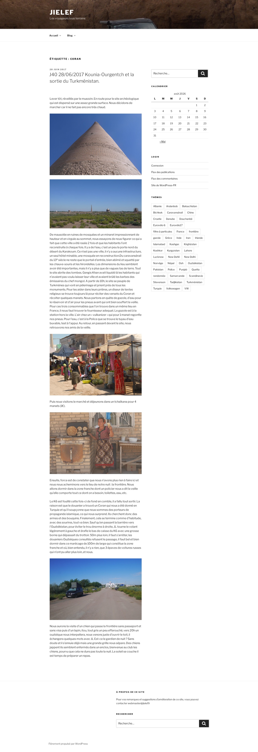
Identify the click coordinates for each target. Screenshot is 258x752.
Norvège (158, 263)
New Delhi (190, 256)
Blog (70, 35)
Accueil (53, 35)
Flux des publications (163, 172)
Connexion (157, 165)
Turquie (157, 288)
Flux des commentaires (164, 178)
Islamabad (159, 244)
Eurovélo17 (176, 225)
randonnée (159, 275)
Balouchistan (189, 206)
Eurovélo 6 (159, 225)
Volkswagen (173, 288)
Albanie (157, 206)
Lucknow (158, 256)
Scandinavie (196, 275)
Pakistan (158, 269)
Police (171, 269)
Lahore (188, 250)
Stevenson (159, 282)
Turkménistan (194, 282)
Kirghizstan (190, 244)
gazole (157, 237)
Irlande (199, 237)
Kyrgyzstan (173, 250)
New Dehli (174, 256)
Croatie (157, 218)
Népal (171, 263)
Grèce (168, 237)
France (180, 231)
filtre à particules (162, 231)
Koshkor (158, 250)
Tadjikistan (176, 282)
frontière (194, 231)
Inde (179, 237)
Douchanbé (185, 218)
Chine (190, 212)
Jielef (62, 12)
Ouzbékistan (195, 263)
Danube (170, 218)
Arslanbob (172, 206)
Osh (181, 263)
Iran (188, 237)
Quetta (196, 269)
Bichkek (158, 212)
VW (186, 288)
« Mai (163, 141)
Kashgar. (174, 244)
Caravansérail (175, 212)
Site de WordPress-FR (163, 185)
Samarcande (177, 275)
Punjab (183, 269)
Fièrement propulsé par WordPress (68, 743)
